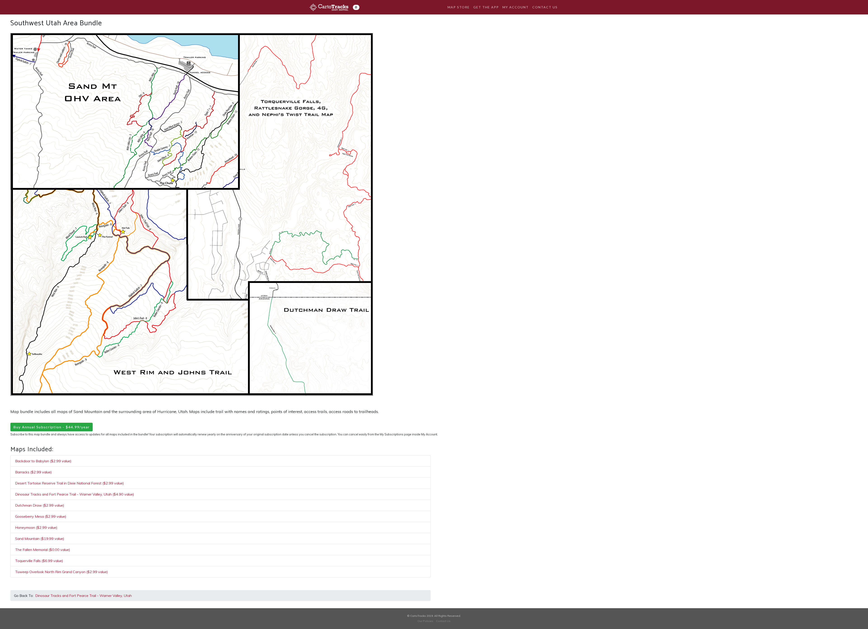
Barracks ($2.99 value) (33, 472)
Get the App (486, 7)
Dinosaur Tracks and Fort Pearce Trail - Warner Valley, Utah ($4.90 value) (74, 494)
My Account (515, 7)
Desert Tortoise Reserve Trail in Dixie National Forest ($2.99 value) (69, 483)
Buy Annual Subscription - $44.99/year (51, 427)
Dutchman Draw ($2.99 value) (39, 505)
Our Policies (425, 621)
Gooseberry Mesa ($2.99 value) (40, 516)
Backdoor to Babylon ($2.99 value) (43, 461)
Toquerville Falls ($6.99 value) (39, 560)
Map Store (459, 7)
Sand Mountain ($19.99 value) (39, 538)
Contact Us (545, 7)
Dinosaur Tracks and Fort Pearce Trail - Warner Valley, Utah (83, 595)
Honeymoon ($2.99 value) (36, 527)
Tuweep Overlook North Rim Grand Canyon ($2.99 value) (61, 572)
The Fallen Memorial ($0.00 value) (42, 549)
